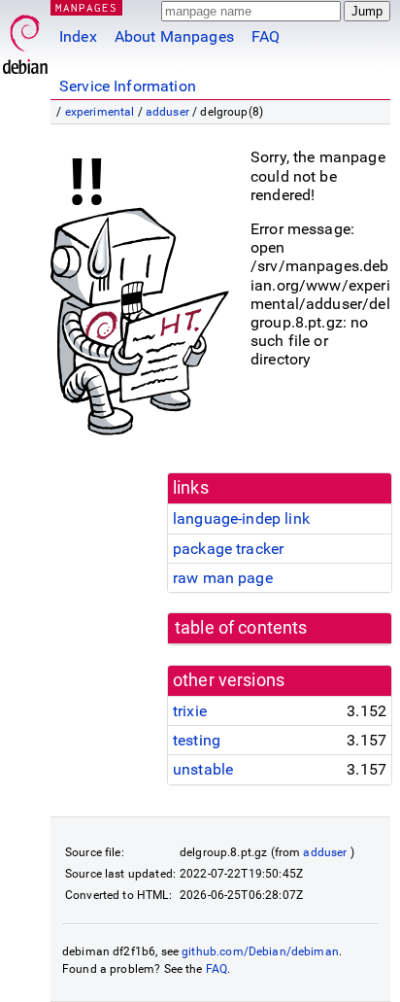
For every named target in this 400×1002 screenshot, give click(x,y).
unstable (203, 769)
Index (78, 36)
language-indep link (241, 518)
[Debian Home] (25, 39)
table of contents (241, 628)
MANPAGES (86, 7)
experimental (100, 112)
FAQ (265, 36)
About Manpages (174, 36)
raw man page (223, 578)
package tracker (228, 548)
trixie (190, 711)
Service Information (127, 86)
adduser (167, 112)
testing (196, 740)
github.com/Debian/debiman (260, 951)
